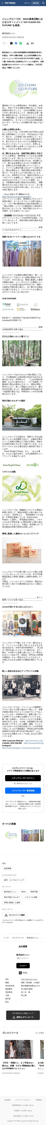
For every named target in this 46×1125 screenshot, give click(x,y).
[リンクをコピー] (32, 43)
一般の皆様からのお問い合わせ (23, 1116)
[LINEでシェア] (21, 43)
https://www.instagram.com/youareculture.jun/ (21, 748)
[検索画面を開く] (43, 3)
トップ (6, 938)
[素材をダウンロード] (28, 43)
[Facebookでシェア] (16, 43)
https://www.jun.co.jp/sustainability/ (16, 197)
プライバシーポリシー (23, 1100)
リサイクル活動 (31, 897)
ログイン (27, 3)
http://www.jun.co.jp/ (29, 979)
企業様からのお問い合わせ (23, 1110)
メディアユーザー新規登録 (23, 790)
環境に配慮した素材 (12, 902)
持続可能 (34, 892)
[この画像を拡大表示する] (11, 835)
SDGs (23, 892)
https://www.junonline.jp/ (34, 743)
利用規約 (39, 1100)
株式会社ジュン (10, 892)
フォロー (23, 966)
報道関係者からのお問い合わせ (23, 1105)
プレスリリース (18, 938)
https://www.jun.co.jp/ (34, 741)
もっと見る (40, 1033)
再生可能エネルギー (12, 897)
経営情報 (7, 868)
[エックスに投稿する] (11, 43)
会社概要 (7, 1100)
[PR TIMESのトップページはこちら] (10, 3)
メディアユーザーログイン (23, 778)
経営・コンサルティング (14, 880)
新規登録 (36, 3)
